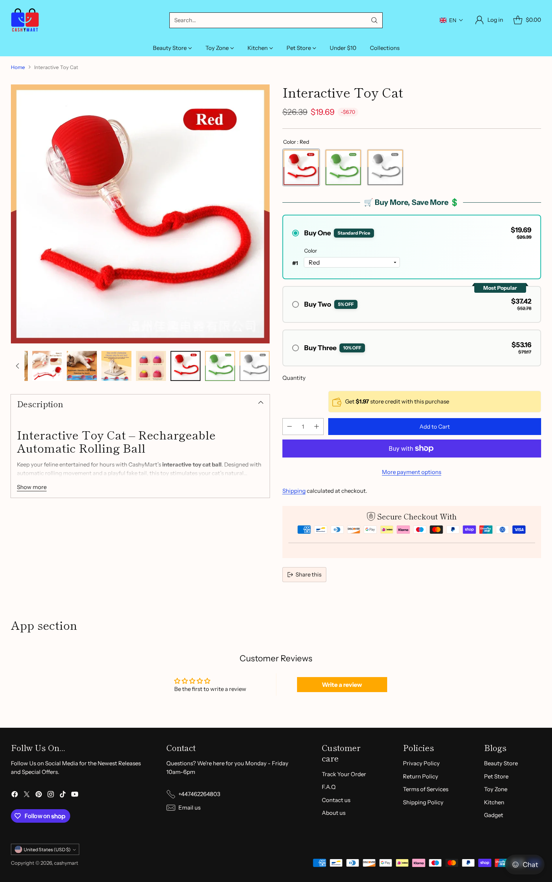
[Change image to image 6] (151, 366)
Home (18, 67)
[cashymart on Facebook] (14, 795)
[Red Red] (301, 167)
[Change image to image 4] (82, 366)
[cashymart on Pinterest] (38, 795)
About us (333, 812)
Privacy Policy (421, 763)
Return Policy (420, 776)
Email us (189, 807)
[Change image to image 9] (255, 366)
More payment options (411, 472)
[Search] (374, 20)
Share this (308, 574)
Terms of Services (425, 789)
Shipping (294, 490)
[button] (451, 20)
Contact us (336, 800)
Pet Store (496, 776)
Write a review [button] (342, 684)
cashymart (66, 863)
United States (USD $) (47, 849)
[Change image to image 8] (220, 366)
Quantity (294, 377)
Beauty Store (501, 763)
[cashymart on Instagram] (50, 795)
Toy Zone (495, 789)
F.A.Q (329, 786)
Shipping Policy (423, 802)
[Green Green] (343, 167)
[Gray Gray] (385, 167)
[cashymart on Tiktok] (62, 795)
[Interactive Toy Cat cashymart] (140, 213)
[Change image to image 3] (47, 366)
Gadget (493, 815)
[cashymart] (25, 20)
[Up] (17, 366)
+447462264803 (199, 794)
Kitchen (494, 802)
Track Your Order (344, 774)
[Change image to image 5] (116, 366)
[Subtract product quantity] (289, 426)
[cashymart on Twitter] (26, 795)
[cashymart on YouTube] (74, 795)
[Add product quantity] (316, 426)
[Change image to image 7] (185, 366)
